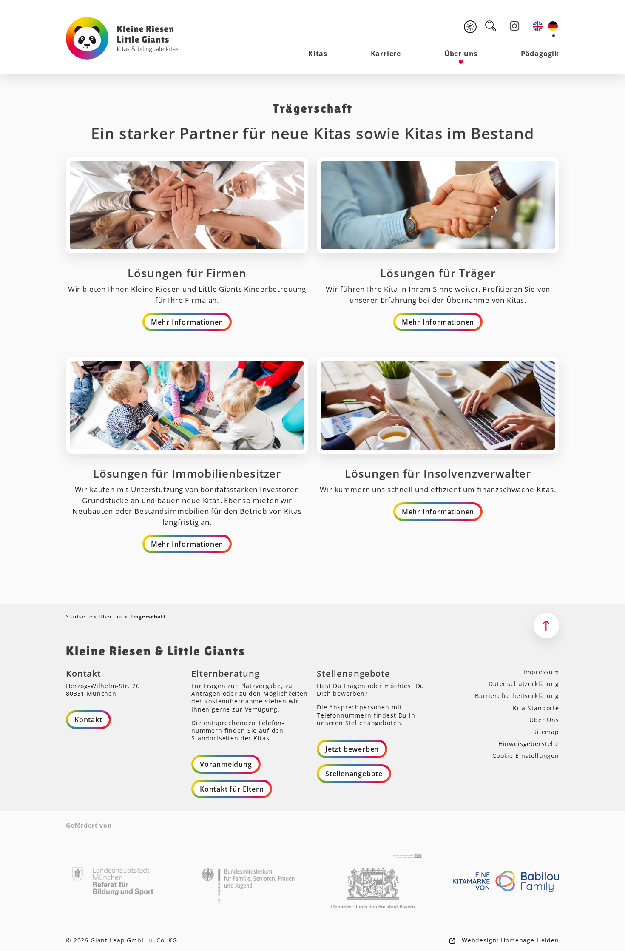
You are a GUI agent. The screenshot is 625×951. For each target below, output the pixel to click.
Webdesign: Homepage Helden (509, 940)
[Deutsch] (553, 25)
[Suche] (490, 25)
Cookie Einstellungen (525, 756)
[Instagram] (514, 25)
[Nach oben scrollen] (546, 625)
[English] (538, 25)
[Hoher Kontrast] (470, 26)
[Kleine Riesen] (122, 38)
